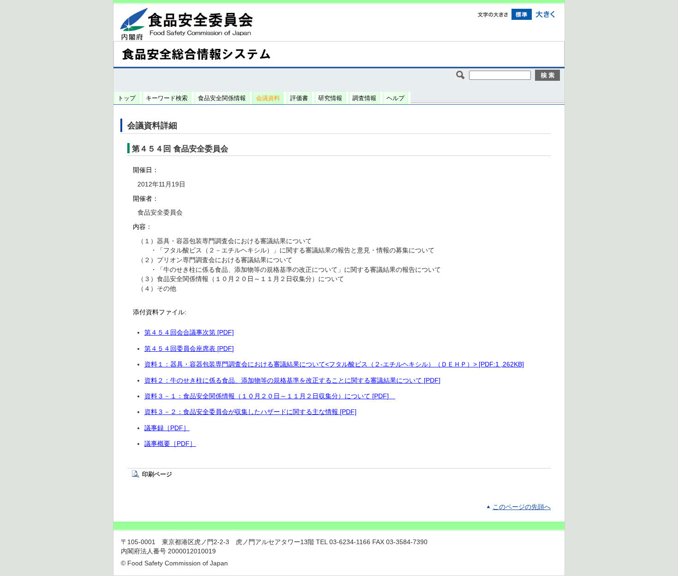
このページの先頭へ (522, 507)
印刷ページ (157, 474)
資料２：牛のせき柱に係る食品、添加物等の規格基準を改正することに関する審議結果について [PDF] (292, 380)
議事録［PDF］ (167, 428)
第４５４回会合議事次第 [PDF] (189, 332)
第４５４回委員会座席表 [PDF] (189, 348)
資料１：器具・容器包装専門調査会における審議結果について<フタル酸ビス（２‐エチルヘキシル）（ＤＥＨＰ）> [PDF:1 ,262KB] (334, 364)
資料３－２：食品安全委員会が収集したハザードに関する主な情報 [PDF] (250, 411)
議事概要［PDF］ (170, 443)
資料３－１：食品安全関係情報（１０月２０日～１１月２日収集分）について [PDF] (269, 396)
